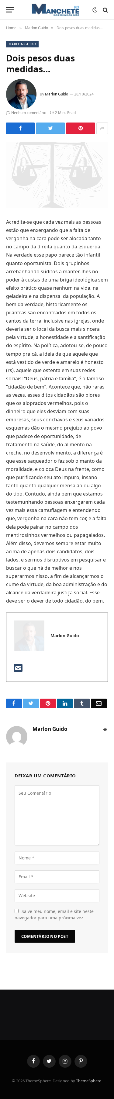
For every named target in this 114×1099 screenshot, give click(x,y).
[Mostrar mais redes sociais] (102, 128)
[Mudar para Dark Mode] (95, 10)
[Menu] (10, 10)
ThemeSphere (88, 1080)
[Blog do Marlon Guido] (54, 10)
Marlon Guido (22, 44)
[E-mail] (18, 669)
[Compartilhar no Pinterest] (80, 128)
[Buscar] (105, 10)
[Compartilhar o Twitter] (20, 128)
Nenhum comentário (28, 112)
